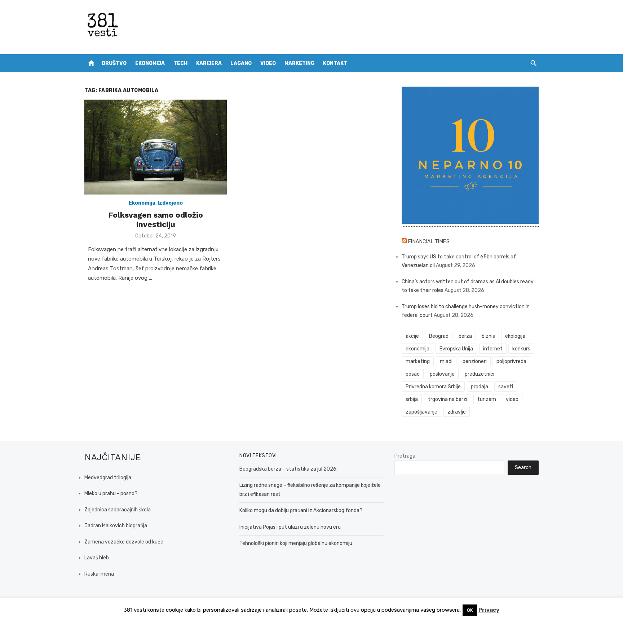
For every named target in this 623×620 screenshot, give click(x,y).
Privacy (488, 610)
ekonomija (417, 349)
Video (268, 63)
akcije (412, 336)
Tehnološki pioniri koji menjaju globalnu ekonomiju (295, 543)
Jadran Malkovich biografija (115, 526)
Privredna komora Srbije (433, 387)
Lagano (241, 63)
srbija (412, 399)
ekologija (515, 336)
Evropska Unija (456, 349)
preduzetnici (479, 374)
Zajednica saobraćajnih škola (117, 510)
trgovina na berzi (447, 399)
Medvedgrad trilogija (107, 478)
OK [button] (470, 610)
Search (523, 467)
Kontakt (335, 63)
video (512, 399)
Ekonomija (150, 63)
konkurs (521, 349)
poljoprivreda (511, 361)
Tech (180, 63)
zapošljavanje (421, 412)
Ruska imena (99, 574)
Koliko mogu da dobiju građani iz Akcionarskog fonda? (300, 510)
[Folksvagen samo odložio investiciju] (155, 147)
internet (493, 349)
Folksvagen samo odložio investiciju (155, 219)
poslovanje (442, 374)
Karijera (209, 63)
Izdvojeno (170, 203)
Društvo (114, 63)
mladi (446, 361)
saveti (505, 387)
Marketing (299, 63)
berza (465, 336)
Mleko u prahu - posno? (110, 493)
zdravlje (456, 412)
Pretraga (404, 456)
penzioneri (475, 361)
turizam (486, 399)
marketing (418, 361)
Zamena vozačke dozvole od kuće (123, 542)
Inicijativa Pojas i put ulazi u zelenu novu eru (290, 527)
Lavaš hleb (96, 558)
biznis (488, 336)
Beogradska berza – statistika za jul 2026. (288, 469)
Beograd (439, 336)
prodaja (479, 387)
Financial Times (429, 242)
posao (413, 374)
